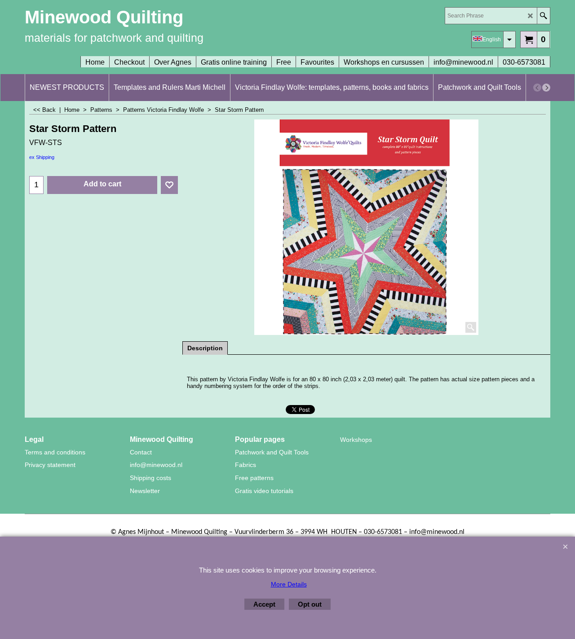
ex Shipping (41, 157)
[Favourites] (169, 185)
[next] (546, 88)
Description (205, 348)
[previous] (537, 88)
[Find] (543, 16)
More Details (289, 584)
